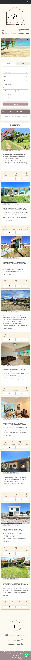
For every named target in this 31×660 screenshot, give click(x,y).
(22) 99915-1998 (23, 30)
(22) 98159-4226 (23, 33)
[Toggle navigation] (28, 2)
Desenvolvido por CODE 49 (15, 658)
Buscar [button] (16, 104)
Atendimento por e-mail (17, 635)
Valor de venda (7, 94)
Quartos (5, 88)
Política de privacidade (15, 657)
